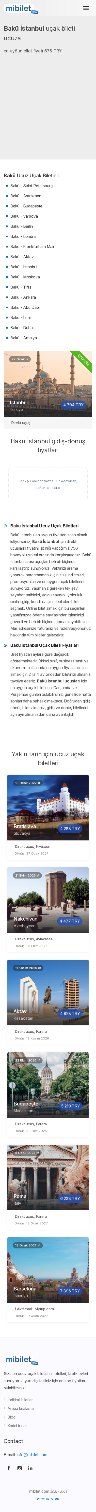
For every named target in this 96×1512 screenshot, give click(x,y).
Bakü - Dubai (21, 327)
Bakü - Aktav (22, 256)
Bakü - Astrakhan (25, 195)
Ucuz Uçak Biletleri (31, 176)
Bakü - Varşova (24, 216)
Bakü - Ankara (23, 297)
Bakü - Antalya (23, 337)
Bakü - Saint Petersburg (31, 185)
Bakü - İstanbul (23, 266)
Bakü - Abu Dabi (25, 307)
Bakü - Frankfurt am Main (32, 246)
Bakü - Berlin (21, 226)
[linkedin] (30, 1468)
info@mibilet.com (32, 1454)
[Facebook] (9, 1468)
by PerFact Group (48, 1498)
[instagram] (19, 1468)
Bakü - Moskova (25, 276)
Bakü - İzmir (21, 317)
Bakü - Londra (23, 236)
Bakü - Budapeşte (26, 205)
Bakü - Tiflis (21, 287)
